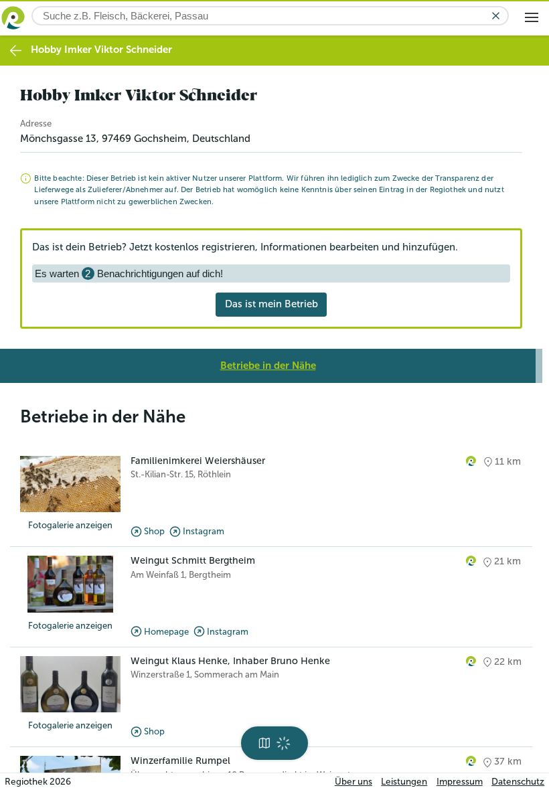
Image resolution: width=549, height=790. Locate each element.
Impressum (460, 781)
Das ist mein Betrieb (271, 304)
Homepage (166, 632)
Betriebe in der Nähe (268, 366)
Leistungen (404, 781)
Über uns (353, 781)
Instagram (203, 531)
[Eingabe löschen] (496, 16)
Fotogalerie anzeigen (70, 525)
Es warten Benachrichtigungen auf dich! (129, 273)
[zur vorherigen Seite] (15, 50)
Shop (154, 531)
